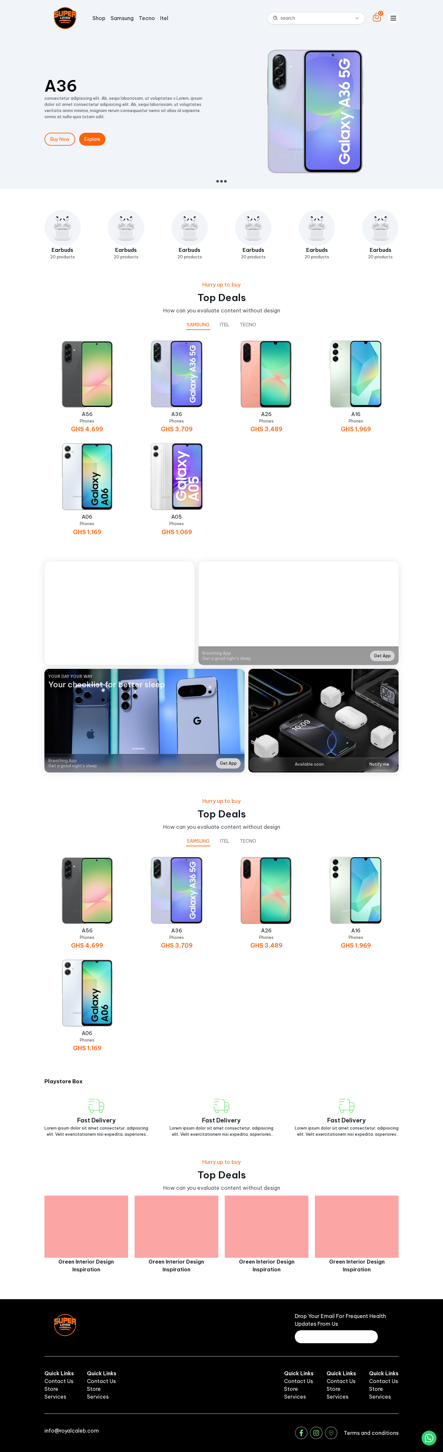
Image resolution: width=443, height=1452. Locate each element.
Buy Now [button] (59, 139)
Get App (382, 655)
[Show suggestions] (357, 18)
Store (51, 1389)
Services (55, 1396)
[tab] (198, 325)
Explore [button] (92, 139)
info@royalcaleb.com (71, 1430)
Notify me (379, 764)
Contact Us (58, 1381)
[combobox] (310, 18)
